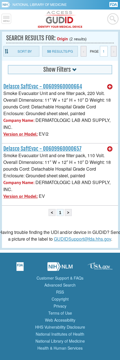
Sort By (25, 51)
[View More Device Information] (110, 87)
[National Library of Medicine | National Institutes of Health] (60, 268)
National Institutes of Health (60, 334)
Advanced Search (60, 285)
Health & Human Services (60, 348)
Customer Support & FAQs (60, 278)
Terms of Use (60, 313)
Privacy (60, 306)
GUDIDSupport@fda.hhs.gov (82, 239)
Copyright (60, 299)
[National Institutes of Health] (7, 4)
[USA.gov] (99, 268)
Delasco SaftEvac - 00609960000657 (42, 148)
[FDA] (114, 4)
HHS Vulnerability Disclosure (60, 327)
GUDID (60, 19)
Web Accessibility (60, 320)
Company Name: (18, 120)
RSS (60, 292)
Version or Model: (20, 134)
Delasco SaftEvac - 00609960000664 (42, 86)
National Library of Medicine (40, 4)
